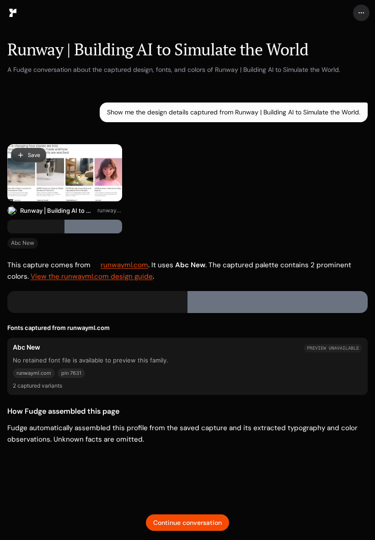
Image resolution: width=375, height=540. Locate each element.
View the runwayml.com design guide (92, 276)
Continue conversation (187, 522)
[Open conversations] (12, 12)
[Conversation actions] (361, 13)
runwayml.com (109, 210)
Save (34, 155)
